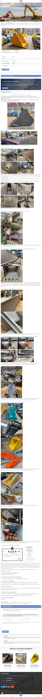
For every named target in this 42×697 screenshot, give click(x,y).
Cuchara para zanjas (25, 603)
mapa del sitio (3, 690)
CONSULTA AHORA (6, 69)
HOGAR (3, 22)
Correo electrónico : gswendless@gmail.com (10, 682)
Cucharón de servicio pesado (6, 603)
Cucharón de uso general (16, 603)
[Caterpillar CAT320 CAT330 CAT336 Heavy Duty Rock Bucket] (21, 658)
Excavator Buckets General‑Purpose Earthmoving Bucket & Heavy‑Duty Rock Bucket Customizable (7, 666)
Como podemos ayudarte (10, 82)
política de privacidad (7, 692)
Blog (8, 690)
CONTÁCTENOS (5, 88)
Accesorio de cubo (29, 602)
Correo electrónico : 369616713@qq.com (9, 684)
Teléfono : (7, 678)
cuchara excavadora (13, 602)
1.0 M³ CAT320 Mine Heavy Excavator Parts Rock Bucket (34, 666)
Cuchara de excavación (21, 602)
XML (10, 690)
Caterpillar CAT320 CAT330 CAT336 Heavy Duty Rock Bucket (21, 666)
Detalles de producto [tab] (5, 92)
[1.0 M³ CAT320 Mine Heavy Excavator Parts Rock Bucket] (34, 658)
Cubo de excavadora (8, 22)
